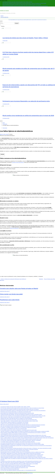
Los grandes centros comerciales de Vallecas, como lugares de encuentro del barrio (17, 441)
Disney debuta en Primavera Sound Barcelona (9, 468)
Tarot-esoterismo (38, 19)
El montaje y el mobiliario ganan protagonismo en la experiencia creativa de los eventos (18, 427)
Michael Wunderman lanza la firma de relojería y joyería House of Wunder (15, 465)
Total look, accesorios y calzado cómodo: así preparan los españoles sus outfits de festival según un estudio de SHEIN (24, 431)
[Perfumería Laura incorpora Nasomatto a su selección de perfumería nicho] (7, 91)
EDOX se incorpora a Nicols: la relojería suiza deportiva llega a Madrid (14, 450)
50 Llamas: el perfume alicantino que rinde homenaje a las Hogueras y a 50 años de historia (19, 449)
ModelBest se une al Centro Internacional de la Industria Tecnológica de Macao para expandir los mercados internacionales (25, 436)
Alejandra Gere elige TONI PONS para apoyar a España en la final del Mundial (16, 418)
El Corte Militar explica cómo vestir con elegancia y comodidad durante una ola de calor (18, 430)
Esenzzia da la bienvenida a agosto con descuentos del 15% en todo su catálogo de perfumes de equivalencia (25, 5)
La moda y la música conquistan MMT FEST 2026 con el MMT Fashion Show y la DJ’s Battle (19, 463)
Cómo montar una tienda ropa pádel (11, 294)
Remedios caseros (31, 19)
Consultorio (44, 19)
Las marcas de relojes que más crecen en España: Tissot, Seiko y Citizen (17, 1)
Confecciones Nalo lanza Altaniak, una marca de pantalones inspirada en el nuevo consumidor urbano (21, 414)
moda (24, 19)
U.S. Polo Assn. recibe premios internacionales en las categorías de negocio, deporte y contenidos (20, 440)
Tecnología (5, 127)
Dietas (21, 19)
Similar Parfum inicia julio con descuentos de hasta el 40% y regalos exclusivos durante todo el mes (20, 439)
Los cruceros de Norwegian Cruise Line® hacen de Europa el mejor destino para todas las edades (20, 442)
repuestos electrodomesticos (18, 162)
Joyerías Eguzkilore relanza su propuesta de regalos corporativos (13, 433)
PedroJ (1, 134)
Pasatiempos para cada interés (9, 300)
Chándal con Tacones (4, 10)
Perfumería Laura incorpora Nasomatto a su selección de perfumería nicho (26, 101)
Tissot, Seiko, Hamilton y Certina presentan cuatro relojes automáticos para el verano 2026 (19, 420)
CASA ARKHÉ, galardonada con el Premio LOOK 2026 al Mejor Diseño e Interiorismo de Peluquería (20, 453)
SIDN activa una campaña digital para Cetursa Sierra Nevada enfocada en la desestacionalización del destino (22, 424)
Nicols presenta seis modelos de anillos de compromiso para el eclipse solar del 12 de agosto (22, 4)
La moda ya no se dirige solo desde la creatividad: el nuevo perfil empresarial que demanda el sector (21, 461)
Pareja (26, 19)
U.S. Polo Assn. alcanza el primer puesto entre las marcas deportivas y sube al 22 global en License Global (24, 3)
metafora (2, 291)
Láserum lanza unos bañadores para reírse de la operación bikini (13, 428)
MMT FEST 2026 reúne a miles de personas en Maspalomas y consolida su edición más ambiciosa (20, 462)
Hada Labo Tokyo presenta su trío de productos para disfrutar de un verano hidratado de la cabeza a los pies (22, 415)
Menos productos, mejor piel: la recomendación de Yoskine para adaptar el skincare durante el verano (21, 417)
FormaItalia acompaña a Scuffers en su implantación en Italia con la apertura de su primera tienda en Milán (22, 444)
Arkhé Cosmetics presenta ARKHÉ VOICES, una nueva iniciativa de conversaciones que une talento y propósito (23, 432)
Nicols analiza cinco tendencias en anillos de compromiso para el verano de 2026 (28, 115)
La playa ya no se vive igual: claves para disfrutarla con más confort (14, 423)
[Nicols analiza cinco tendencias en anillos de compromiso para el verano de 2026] (7, 106)
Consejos (18, 19)
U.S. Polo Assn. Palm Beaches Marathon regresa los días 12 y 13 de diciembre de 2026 (18, 470)
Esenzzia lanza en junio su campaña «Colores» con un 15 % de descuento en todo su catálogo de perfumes (22, 452)
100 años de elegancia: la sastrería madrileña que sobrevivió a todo (14, 467)
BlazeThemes (30, 473)
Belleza (14, 19)
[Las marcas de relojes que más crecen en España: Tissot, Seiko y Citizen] (7, 28)
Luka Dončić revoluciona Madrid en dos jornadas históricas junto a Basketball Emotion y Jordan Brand (21, 455)
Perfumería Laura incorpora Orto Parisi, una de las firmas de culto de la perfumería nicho (18, 419)
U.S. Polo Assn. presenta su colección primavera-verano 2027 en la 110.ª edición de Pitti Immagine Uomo (21, 454)
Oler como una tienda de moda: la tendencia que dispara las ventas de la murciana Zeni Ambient (20, 426)
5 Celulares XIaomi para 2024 (9, 401)
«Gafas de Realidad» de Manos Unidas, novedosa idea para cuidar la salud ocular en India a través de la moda (22, 457)
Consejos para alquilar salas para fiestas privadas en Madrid (19, 288)
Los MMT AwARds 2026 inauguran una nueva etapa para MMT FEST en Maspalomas (17, 466)
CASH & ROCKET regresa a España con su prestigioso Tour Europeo (14, 422)
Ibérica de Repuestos (14, 228)
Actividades (10, 19)
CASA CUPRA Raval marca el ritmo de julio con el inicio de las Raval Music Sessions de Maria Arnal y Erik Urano (23, 435)
